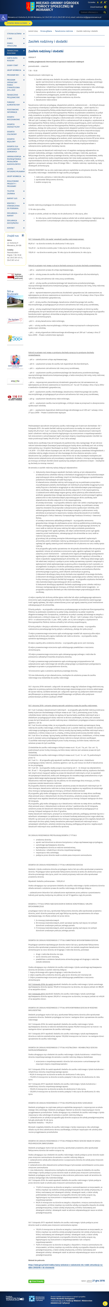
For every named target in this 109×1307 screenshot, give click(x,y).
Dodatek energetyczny (13, 125)
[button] (3, 18)
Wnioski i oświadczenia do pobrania (13, 206)
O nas (9, 38)
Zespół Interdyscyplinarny (16, 170)
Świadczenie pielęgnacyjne (13, 96)
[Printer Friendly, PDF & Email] (36, 1281)
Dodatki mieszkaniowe (13, 118)
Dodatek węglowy (11, 140)
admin (89, 1281)
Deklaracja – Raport (12, 214)
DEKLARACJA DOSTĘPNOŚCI (13, 221)
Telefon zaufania (11, 192)
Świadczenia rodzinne (12, 52)
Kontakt (11, 228)
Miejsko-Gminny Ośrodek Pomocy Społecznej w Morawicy (57, 6)
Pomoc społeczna (12, 44)
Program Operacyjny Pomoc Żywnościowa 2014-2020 (13, 85)
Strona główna (14, 33)
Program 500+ (13, 75)
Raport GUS (12, 198)
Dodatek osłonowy (12, 133)
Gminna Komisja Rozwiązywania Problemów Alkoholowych (14, 160)
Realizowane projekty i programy (13, 184)
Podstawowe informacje (13, 110)
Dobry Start (12, 65)
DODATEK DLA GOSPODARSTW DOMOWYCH (13, 149)
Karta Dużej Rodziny (12, 59)
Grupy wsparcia (14, 70)
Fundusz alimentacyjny (13, 103)
